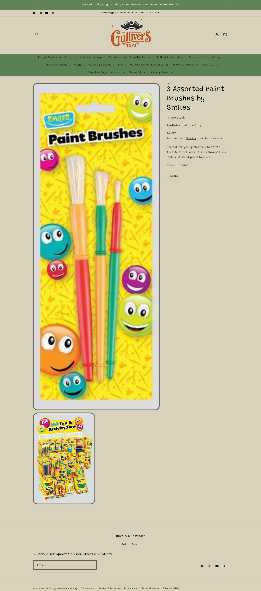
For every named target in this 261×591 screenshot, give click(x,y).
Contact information (110, 588)
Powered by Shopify (67, 589)
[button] (37, 34)
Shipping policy (171, 588)
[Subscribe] (92, 565)
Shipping (191, 138)
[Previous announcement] (34, 4)
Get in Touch (130, 544)
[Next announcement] (227, 4)
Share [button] (174, 176)
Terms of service (150, 588)
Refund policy (131, 588)
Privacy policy (88, 588)
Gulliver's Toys (48, 589)
